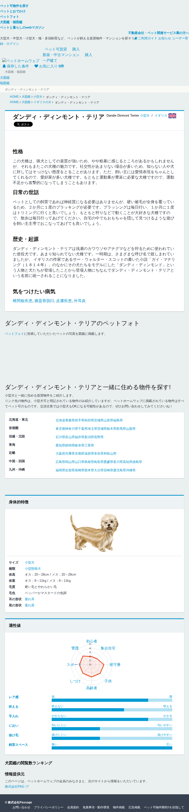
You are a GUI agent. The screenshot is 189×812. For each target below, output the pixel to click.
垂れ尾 (29, 605)
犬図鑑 (5, 77)
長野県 (99, 437)
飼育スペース (18, 745)
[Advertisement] (94, 364)
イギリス (161, 115)
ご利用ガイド (147, 38)
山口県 (79, 462)
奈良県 (99, 453)
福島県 (118, 420)
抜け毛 (13, 735)
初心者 (91, 641)
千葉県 (83, 428)
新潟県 (89, 437)
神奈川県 (71, 428)
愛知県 (60, 445)
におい (13, 725)
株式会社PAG (14, 786)
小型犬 (145, 115)
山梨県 (131, 428)
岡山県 (70, 462)
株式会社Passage (20, 802)
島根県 (89, 462)
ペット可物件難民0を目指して (164, 807)
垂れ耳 (29, 599)
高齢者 (91, 688)
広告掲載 (134, 807)
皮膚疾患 (64, 301)
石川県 (60, 437)
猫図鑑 (5, 83)
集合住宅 (108, 648)
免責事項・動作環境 (96, 807)
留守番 (115, 664)
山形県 (108, 420)
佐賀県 (70, 470)
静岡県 (70, 445)
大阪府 (60, 453)
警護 (75, 648)
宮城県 (99, 420)
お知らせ (164, 38)
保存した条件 (18, 66)
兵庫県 (70, 453)
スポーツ (74, 664)
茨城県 (102, 428)
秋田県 (89, 420)
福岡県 (60, 470)
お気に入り (51, 66)
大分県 (99, 470)
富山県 (70, 437)
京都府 (79, 453)
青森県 (70, 420)
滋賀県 (89, 453)
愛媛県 (108, 462)
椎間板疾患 (22, 301)
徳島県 (137, 462)
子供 (108, 681)
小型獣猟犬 (33, 568)
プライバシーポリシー (48, 807)
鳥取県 (99, 462)
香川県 (118, 462)
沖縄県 (131, 470)
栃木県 (111, 428)
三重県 (89, 445)
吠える (13, 706)
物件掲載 (119, 807)
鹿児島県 (119, 470)
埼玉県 (92, 428)
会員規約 (73, 807)
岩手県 (79, 420)
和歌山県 (110, 453)
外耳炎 (80, 301)
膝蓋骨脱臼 (44, 301)
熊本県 (89, 470)
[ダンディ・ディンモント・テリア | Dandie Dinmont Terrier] (94, 532)
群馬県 (121, 428)
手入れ (13, 716)
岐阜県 (79, 445)
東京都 (60, 428)
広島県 (60, 462)
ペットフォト (14, 334)
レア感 (13, 697)
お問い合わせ (21, 807)
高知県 (127, 462)
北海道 (60, 420)
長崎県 (79, 470)
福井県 (79, 437)
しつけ (75, 681)
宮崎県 (108, 470)
